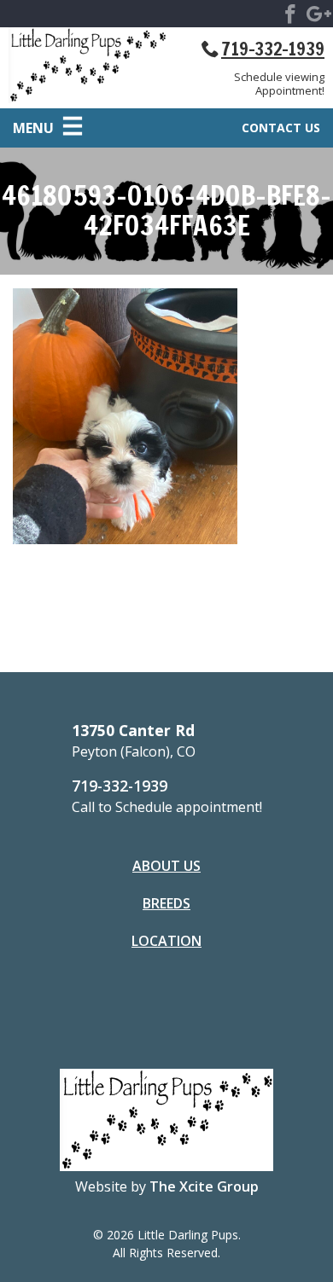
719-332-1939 (272, 48)
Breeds (166, 903)
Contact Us (281, 127)
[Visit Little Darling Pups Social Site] (290, 17)
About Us (166, 865)
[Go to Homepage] (87, 67)
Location (166, 940)
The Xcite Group (204, 1186)
